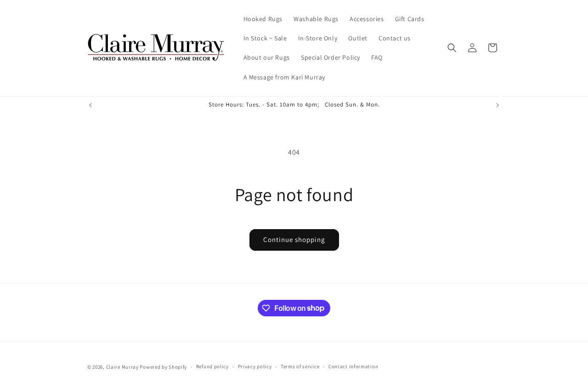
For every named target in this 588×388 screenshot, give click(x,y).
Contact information (353, 366)
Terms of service (300, 366)
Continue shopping (294, 239)
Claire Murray (122, 367)
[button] (452, 48)
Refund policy (212, 366)
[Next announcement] (497, 105)
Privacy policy (255, 366)
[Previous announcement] (90, 105)
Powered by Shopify (163, 367)
